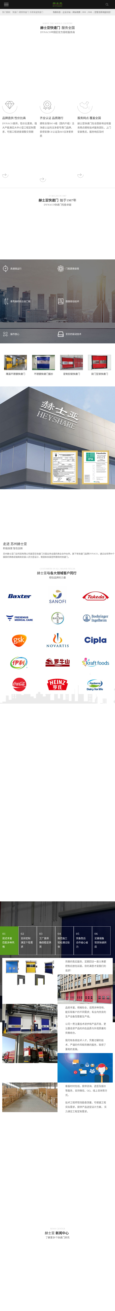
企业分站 (67, 12)
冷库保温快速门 (36, 12)
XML (90, 12)
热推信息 (57, 12)
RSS (84, 12)
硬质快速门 (24, 12)
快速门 (15, 12)
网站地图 (77, 12)
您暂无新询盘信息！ (103, 12)
